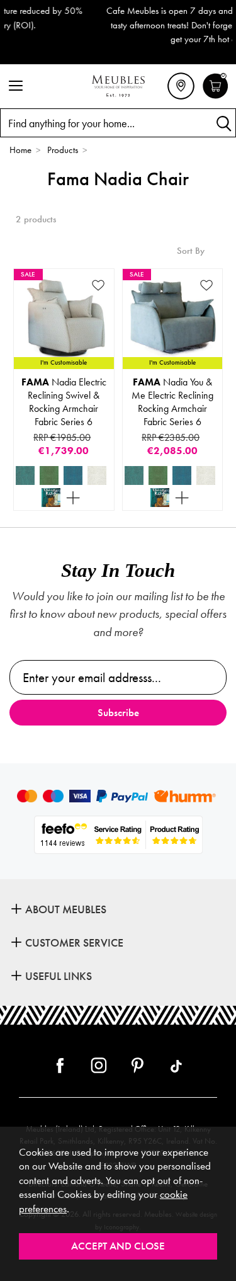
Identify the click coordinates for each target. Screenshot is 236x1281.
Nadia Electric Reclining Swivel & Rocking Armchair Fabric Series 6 (63, 401)
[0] (215, 97)
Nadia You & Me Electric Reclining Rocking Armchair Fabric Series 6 (172, 401)
